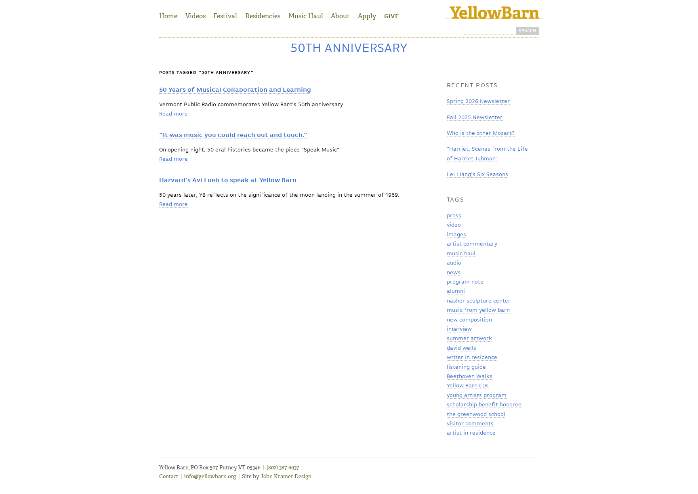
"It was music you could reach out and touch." (233, 135)
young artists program (477, 395)
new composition (469, 320)
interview (459, 329)
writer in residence (472, 357)
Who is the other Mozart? (481, 133)
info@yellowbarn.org (210, 476)
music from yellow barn (478, 310)
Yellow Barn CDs (468, 386)
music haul (461, 253)
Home (168, 16)
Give (391, 16)
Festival (225, 16)
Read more (173, 114)
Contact (168, 476)
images (456, 235)
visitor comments (470, 424)
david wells (461, 348)
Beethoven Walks (469, 376)
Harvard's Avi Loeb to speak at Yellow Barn (227, 180)
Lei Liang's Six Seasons (477, 174)
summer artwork (469, 338)
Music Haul (305, 16)
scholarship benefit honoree (484, 405)
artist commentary (472, 244)
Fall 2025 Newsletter (474, 117)
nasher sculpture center (479, 301)
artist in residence (471, 433)
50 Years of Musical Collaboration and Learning (235, 90)
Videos (195, 16)
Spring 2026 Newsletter (478, 101)
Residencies (262, 16)
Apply (367, 16)
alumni (456, 291)
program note (465, 282)
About (340, 16)
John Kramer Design (286, 476)
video (454, 225)
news (453, 272)
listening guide (466, 367)
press (454, 216)
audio (454, 263)
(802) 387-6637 (283, 467)
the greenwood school (476, 414)
